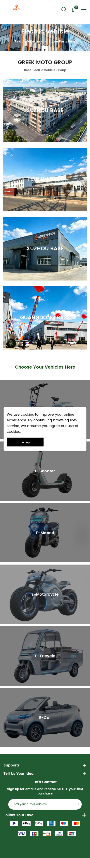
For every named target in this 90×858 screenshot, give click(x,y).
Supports (11, 765)
